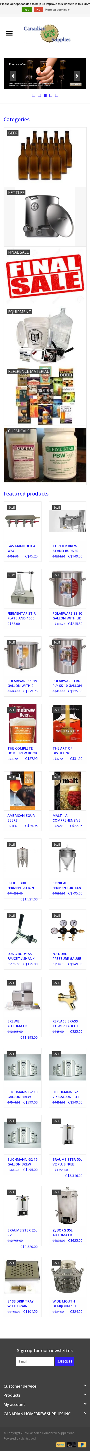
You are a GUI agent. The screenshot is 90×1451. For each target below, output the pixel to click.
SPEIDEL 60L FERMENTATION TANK (20, 885)
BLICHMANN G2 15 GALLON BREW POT (22, 1162)
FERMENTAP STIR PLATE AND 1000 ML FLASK (21, 616)
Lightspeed (28, 1438)
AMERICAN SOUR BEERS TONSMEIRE (21, 818)
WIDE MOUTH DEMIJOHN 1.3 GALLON (64, 1303)
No (38, 9)
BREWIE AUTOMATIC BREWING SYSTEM (22, 1023)
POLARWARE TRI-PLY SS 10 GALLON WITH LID (67, 683)
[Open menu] (9, 33)
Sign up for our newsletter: (45, 1350)
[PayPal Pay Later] (81, 1444)
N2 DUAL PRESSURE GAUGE (67, 956)
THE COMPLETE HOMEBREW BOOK (22, 750)
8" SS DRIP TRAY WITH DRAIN (20, 1303)
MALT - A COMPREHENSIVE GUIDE (66, 818)
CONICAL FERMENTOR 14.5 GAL (67, 885)
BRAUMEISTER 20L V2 (22, 1232)
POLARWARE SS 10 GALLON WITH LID (67, 615)
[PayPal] (60, 1444)
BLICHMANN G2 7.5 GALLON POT (66, 1094)
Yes (26, 9)
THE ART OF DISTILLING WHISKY (62, 751)
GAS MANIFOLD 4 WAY (21, 548)
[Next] (77, 76)
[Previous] (13, 76)
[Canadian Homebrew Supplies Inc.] (54, 33)
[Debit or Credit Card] (71, 1444)
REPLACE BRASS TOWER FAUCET (65, 1023)
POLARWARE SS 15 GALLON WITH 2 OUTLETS (22, 683)
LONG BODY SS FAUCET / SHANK (21, 956)
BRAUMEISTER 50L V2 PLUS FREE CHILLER (67, 1162)
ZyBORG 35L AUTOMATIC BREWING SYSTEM (67, 1232)
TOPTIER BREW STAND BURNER (65, 548)
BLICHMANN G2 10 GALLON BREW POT (22, 1094)
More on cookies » (57, 9)
